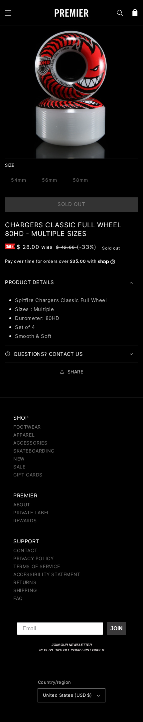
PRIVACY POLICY (33, 558)
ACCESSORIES (30, 443)
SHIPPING (25, 590)
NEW (19, 459)
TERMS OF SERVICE (36, 566)
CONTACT (25, 550)
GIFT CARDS (28, 474)
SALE (19, 466)
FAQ (18, 598)
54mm (18, 180)
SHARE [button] (75, 371)
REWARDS (25, 520)
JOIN (116, 628)
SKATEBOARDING (34, 451)
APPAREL (24, 435)
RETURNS (24, 582)
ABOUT (21, 504)
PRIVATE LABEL (31, 512)
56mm (49, 180)
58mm (80, 180)
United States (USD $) (67, 695)
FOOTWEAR (27, 427)
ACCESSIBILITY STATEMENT (46, 574)
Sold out (71, 204)
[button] (8, 13)
